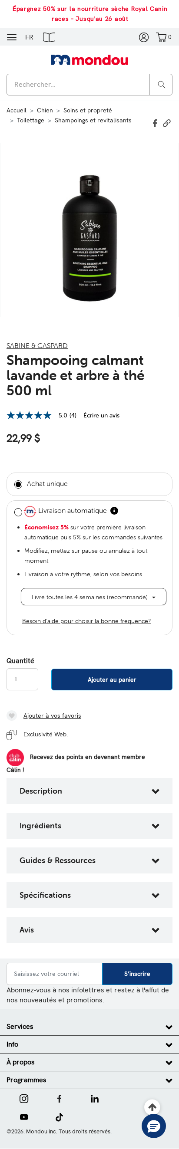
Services (20, 1026)
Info (12, 1044)
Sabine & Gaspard (37, 345)
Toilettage (30, 120)
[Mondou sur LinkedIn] (95, 1097)
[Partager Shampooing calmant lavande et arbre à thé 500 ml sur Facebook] (156, 122)
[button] (49, 37)
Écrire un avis (101, 415)
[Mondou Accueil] (89, 59)
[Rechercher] (162, 84)
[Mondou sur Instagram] (24, 1097)
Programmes (26, 1079)
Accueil (17, 110)
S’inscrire (137, 974)
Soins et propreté (87, 110)
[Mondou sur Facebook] (59, 1097)
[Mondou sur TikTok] (59, 1116)
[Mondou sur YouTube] (24, 1116)
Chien (45, 110)
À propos (21, 1062)
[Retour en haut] (152, 1107)
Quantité (20, 661)
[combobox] (89, 84)
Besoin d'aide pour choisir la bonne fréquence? (86, 621)
